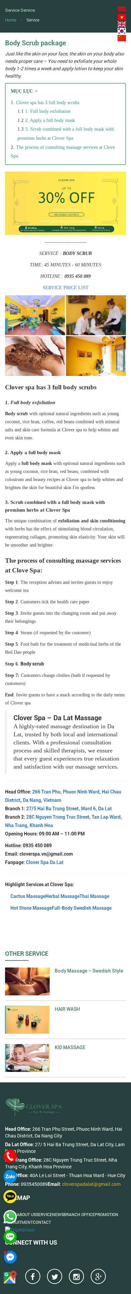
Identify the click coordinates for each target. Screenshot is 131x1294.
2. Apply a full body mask (50, 120)
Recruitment (19, 1222)
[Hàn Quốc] (122, 30)
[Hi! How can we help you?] (10, 1257)
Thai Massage (94, 896)
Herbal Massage (62, 896)
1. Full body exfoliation (48, 111)
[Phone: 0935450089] (10, 1156)
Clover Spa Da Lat (44, 862)
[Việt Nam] (122, 16)
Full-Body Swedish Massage (82, 908)
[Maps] (10, 1277)
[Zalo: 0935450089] (10, 1176)
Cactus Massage (27, 896)
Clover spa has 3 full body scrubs (47, 102)
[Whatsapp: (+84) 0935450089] (10, 1216)
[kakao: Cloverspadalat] (10, 1196)
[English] (122, 24)
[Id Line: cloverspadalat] (10, 1237)
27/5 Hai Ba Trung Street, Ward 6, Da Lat (69, 808)
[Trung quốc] (122, 37)
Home (10, 20)
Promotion (106, 1214)
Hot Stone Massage (31, 908)
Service (33, 20)
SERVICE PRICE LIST (66, 287)
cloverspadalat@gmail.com (91, 1184)
